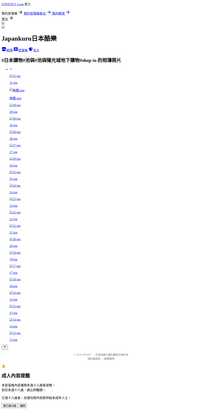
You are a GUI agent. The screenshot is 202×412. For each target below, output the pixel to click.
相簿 (9, 50)
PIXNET (86, 354)
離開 (22, 405)
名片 (36, 50)
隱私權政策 (94, 358)
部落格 (23, 50)
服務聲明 (109, 358)
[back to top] (5, 347)
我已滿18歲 (9, 405)
